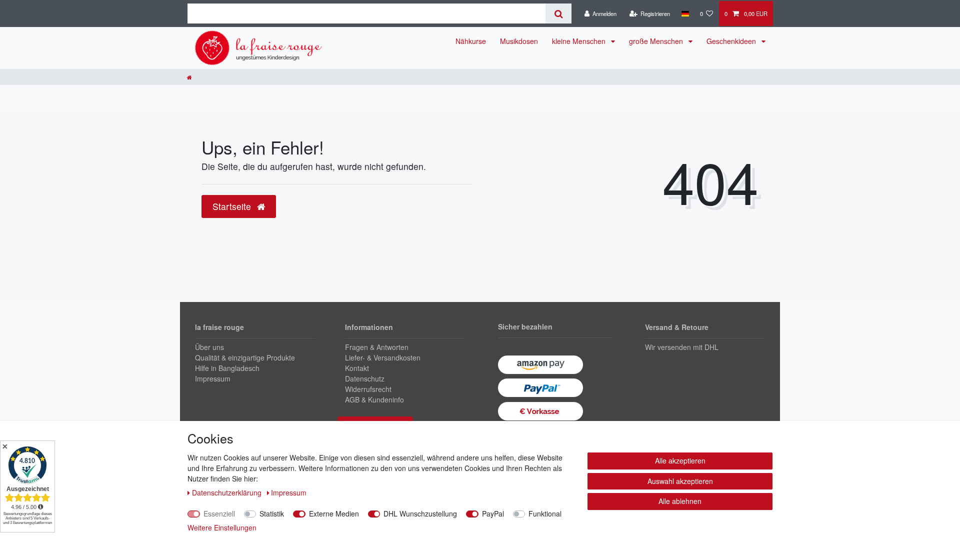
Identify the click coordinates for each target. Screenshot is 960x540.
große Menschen (657, 41)
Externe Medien (334, 513)
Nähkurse (471, 41)
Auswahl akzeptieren (680, 481)
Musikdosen (519, 41)
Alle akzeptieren (680, 461)
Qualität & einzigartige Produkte (245, 357)
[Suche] (558, 14)
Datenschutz (364, 379)
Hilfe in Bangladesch (227, 368)
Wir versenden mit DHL (681, 347)
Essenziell (219, 513)
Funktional (545, 513)
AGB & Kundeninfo (374, 399)
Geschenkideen (732, 41)
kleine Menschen (580, 41)
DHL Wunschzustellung (420, 513)
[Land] (685, 13)
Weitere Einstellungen (222, 527)
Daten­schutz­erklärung (228, 493)
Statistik (272, 513)
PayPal (493, 513)
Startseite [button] (233, 206)
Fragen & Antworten (376, 347)
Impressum (212, 379)
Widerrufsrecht (368, 389)
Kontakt (357, 368)
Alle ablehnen (680, 501)
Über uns (209, 347)
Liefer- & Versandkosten (382, 357)
